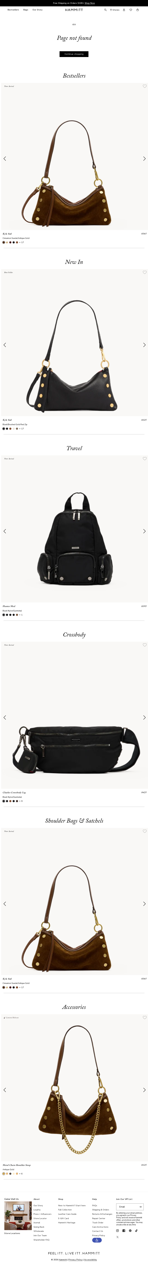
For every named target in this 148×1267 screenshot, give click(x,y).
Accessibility (90, 1259)
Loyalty (37, 1209)
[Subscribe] (140, 1206)
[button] (97, 1241)
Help (94, 1199)
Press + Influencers (42, 1214)
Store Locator (40, 1218)
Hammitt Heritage (66, 1222)
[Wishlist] (131, 10)
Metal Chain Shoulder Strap (17, 1165)
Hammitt (63, 1259)
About (37, 1199)
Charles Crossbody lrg (14, 793)
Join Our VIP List (124, 1199)
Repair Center (98, 1218)
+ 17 (21, 242)
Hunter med (9, 606)
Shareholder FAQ (41, 1239)
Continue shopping (74, 54)
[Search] (105, 10)
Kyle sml (7, 234)
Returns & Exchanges (102, 1214)
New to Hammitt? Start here (72, 1205)
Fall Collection (65, 1209)
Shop (60, 1199)
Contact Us (97, 1231)
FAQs (94, 1205)
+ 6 (21, 1173)
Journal (37, 1222)
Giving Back (39, 1227)
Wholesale (39, 1231)
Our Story (38, 1205)
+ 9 (21, 801)
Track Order (97, 1222)
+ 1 (21, 614)
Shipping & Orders (100, 1209)
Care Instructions (100, 1227)
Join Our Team (40, 1235)
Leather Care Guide (67, 1214)
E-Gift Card (63, 1218)
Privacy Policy (98, 1235)
